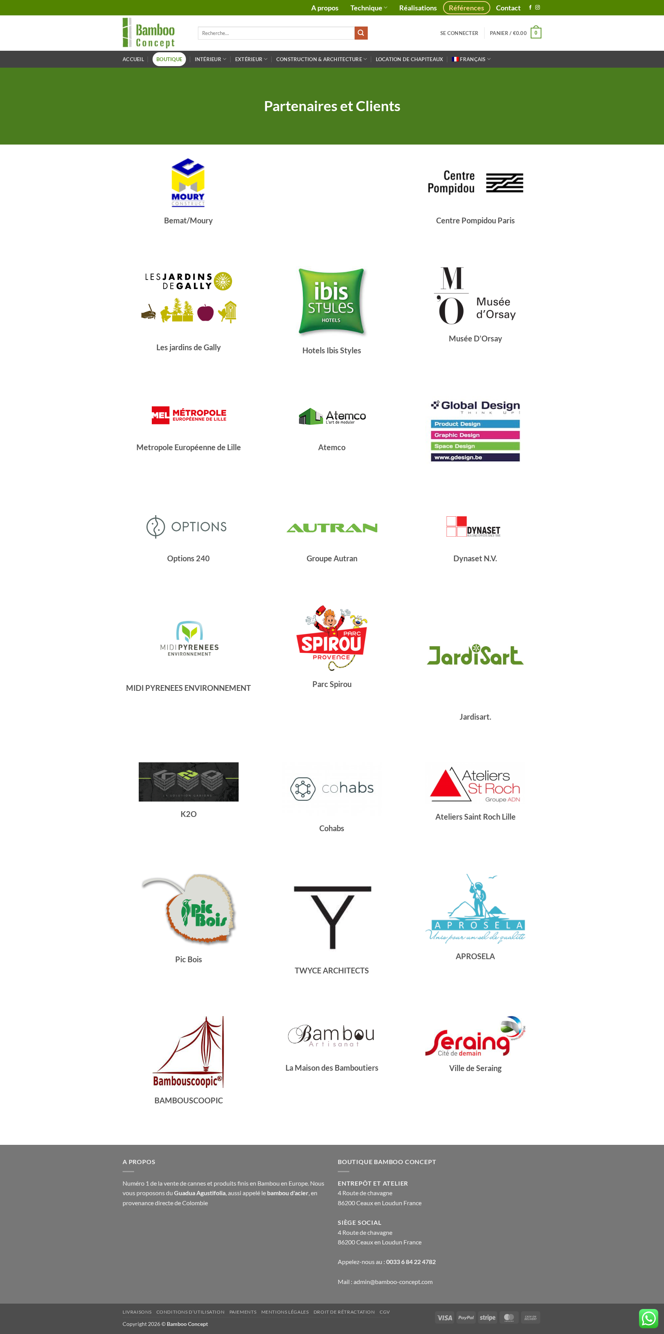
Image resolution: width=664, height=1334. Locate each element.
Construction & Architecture (319, 59)
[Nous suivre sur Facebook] (530, 7)
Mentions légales (285, 1312)
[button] (459, 33)
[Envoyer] (361, 33)
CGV (385, 1312)
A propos (325, 7)
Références (466, 7)
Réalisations (418, 7)
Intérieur (208, 59)
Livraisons (137, 1312)
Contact (508, 7)
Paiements (243, 1312)
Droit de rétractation (344, 1312)
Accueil (133, 59)
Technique (366, 7)
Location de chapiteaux (409, 59)
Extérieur (248, 59)
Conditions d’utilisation (190, 1312)
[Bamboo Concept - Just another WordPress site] (154, 33)
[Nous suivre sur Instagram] (537, 7)
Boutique (169, 59)
